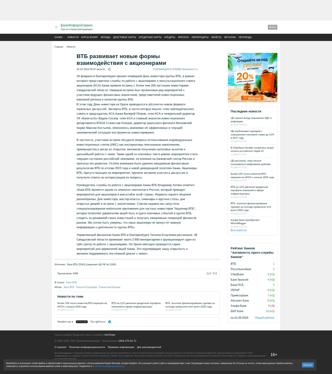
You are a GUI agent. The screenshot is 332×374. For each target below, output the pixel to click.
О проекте (60, 347)
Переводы (245, 37)
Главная (59, 46)
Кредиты (169, 37)
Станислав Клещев (109, 287)
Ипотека (183, 37)
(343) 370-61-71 (127, 340)
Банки (58, 37)
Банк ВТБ (71, 282)
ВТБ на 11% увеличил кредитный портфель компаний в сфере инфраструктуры (249, 190)
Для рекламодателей (149, 347)
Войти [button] (272, 27)
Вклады (105, 37)
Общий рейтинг (265, 317)
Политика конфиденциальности (87, 347)
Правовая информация (121, 347)
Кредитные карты (150, 37)
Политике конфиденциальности (108, 366)
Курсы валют (89, 37)
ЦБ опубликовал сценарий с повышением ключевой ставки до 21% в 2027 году (252, 134)
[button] (56, 27)
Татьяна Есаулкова (86, 287)
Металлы (230, 37)
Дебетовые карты (124, 37)
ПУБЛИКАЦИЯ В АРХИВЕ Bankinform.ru (175, 69)
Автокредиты (200, 37)
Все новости (239, 230)
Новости (73, 37)
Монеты (216, 37)
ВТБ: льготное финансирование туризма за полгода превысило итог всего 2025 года (251, 206)
